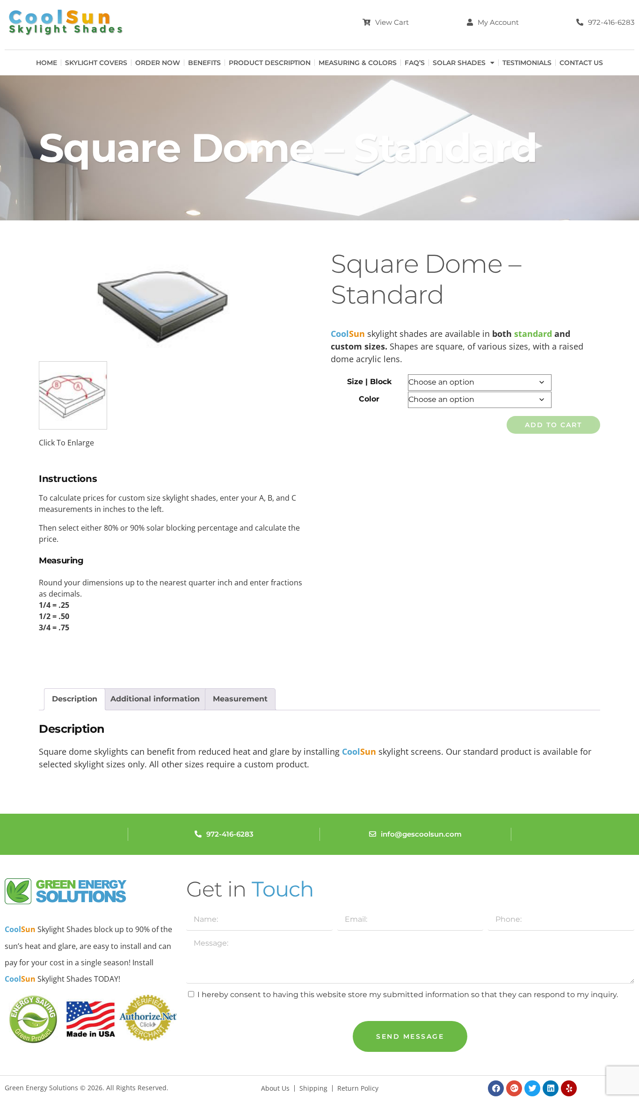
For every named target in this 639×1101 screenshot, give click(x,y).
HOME (46, 62)
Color (369, 398)
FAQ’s (415, 62)
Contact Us (581, 62)
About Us (275, 1088)
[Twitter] (532, 1088)
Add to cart (553, 425)
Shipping (313, 1088)
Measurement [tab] (240, 698)
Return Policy (357, 1088)
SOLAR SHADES (459, 62)
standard (534, 333)
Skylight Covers (96, 62)
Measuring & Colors (358, 62)
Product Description (270, 62)
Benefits (204, 62)
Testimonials (527, 62)
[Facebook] (496, 1088)
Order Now (157, 62)
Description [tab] (74, 698)
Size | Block (369, 381)
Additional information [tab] (155, 698)
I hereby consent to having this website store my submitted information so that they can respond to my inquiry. (407, 994)
